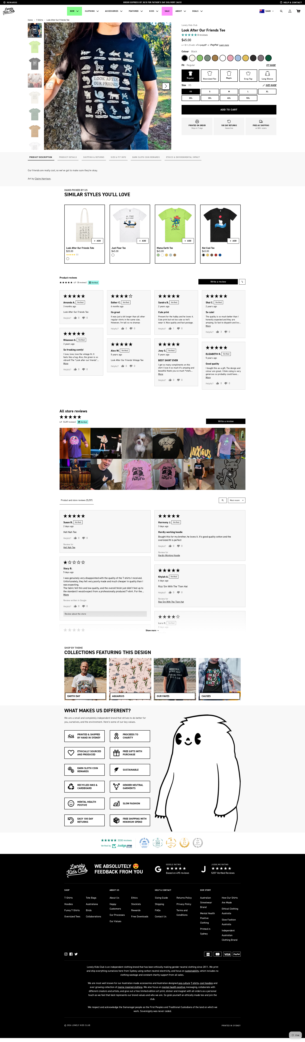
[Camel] (215, 58)
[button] (166, 86)
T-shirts (195, 983)
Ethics (134, 897)
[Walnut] (211, 255)
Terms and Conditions (181, 913)
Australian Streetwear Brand (206, 902)
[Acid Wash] (253, 58)
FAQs (157, 910)
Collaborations (93, 916)
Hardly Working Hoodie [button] (169, 555)
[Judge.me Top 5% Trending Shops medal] (198, 843)
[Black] (184, 58)
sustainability (192, 971)
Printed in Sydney (205, 931)
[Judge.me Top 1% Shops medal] (184, 843)
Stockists (136, 904)
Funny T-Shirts (72, 910)
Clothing (90, 11)
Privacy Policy (183, 904)
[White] (223, 58)
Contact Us (160, 916)
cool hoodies (206, 983)
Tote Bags (91, 897)
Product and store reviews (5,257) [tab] (76, 500)
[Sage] (207, 58)
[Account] (290, 11)
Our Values (115, 921)
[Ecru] (192, 58)
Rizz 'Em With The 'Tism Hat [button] (171, 601)
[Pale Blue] (170, 255)
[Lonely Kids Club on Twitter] (76, 954)
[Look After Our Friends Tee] (35, 30)
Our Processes (117, 915)
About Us (114, 897)
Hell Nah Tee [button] (69, 547)
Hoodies (68, 904)
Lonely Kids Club (189, 25)
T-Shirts (68, 897)
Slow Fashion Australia (229, 922)
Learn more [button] (224, 45)
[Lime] (200, 58)
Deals (195, 11)
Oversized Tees (72, 916)
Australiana (92, 904)
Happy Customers (115, 906)
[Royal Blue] (220, 255)
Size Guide (271, 85)
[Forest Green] (268, 58)
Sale (167, 11)
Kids (151, 11)
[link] (229, 35)
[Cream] (67, 258)
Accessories (111, 11)
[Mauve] (261, 58)
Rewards (135, 910)
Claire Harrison (43, 178)
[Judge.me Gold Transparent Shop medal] (171, 843)
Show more (151, 630)
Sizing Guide (161, 897)
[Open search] (223, 500)
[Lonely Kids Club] (8, 11)
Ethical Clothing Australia (230, 911)
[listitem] (75, 443)
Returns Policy (184, 897)
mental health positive (174, 987)
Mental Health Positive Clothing (207, 918)
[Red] (215, 255)
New (72, 11)
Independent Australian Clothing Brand (229, 935)
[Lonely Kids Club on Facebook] (71, 954)
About (179, 11)
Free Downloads (139, 916)
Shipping (159, 904)
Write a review (218, 281)
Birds (89, 910)
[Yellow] (245, 58)
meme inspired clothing (130, 987)
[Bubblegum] (230, 58)
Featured (134, 11)
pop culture (184, 983)
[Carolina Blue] (238, 58)
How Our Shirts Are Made (230, 900)
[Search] (281, 11)
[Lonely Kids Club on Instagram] (66, 954)
